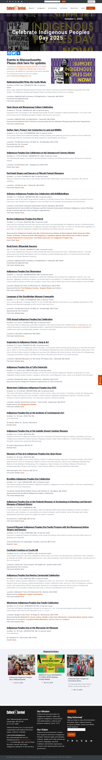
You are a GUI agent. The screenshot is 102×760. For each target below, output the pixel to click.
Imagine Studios (46, 288)
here (22, 101)
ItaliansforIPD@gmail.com (21, 76)
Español (91, 1)
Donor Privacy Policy (49, 757)
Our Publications (52, 8)
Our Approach (41, 8)
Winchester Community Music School (72, 617)
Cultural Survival (27, 235)
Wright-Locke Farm (49, 617)
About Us (31, 8)
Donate (91, 8)
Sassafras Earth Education (80, 327)
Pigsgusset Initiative (28, 404)
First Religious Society (29, 288)
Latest (83, 8)
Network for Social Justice (31, 617)
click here (23, 63)
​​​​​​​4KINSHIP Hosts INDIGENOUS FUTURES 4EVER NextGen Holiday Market (50, 677)
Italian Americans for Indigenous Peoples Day (55, 238)
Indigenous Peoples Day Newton (30, 594)
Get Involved (63, 8)
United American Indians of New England (56, 233)
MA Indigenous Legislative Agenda (48, 235)
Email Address (72, 727)
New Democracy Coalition (72, 235)
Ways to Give (74, 8)
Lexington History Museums (37, 619)
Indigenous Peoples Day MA (27, 67)
